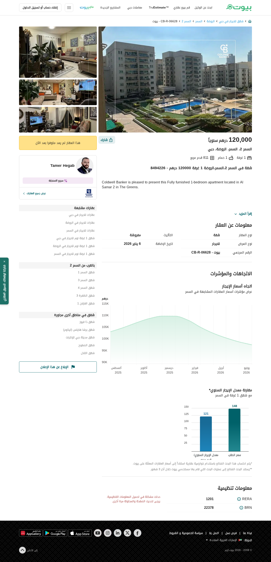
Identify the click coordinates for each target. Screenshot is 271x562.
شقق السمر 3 (86, 281)
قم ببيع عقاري (181, 7)
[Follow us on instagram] (108, 533)
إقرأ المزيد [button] (245, 213)
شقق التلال (88, 353)
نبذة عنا (247, 533)
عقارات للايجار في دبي (82, 215)
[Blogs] (87, 7)
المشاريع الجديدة (110, 7)
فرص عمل (231, 533)
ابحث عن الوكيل (203, 7)
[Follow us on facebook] (137, 533)
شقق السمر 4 (86, 288)
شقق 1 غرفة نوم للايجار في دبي (75, 239)
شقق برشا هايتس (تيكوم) (79, 330)
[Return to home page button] (238, 7)
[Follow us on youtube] (98, 533)
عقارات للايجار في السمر (80, 231)
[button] (4, 281)
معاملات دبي (134, 7)
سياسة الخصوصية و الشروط (186, 533)
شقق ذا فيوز (87, 322)
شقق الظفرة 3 (85, 296)
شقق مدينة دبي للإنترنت (80, 338)
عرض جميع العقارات (36, 193)
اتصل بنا (214, 533)
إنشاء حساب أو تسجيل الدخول (40, 7)
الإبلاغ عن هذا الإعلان (54, 367)
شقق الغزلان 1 (86, 304)
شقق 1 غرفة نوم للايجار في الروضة (74, 246)
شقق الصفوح (87, 346)
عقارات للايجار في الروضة (80, 223)
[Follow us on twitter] (127, 533)
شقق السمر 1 (86, 273)
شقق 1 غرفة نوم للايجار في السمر (74, 254)
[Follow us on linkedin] (118, 533)
